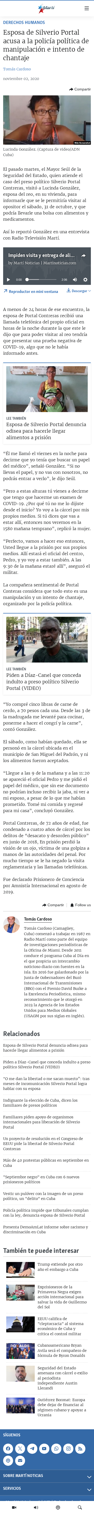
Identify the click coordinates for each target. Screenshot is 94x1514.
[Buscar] (80, 1507)
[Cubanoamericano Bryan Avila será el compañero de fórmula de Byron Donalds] (20, 1351)
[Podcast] (58, 1507)
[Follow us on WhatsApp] (56, 1449)
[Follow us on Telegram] (32, 1449)
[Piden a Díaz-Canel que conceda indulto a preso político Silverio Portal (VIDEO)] (47, 640)
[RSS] (80, 1449)
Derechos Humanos (24, 23)
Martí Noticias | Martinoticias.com (45, 263)
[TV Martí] (14, 1507)
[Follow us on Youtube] (44, 1449)
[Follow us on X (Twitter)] (20, 1449)
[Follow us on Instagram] (68, 1449)
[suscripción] (20, 1461)
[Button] (80, 89)
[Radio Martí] (36, 1507)
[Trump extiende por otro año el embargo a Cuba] (20, 1270)
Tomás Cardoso (17, 69)
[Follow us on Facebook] (8, 1449)
